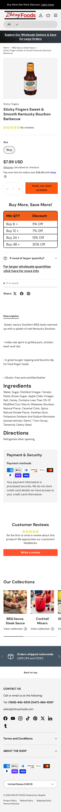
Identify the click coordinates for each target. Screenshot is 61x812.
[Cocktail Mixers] (42, 602)
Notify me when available (42, 188)
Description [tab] (11, 316)
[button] (48, 15)
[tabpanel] (30, 383)
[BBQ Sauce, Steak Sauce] (15, 602)
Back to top (30, 672)
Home (6, 47)
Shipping (8, 167)
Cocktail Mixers (42, 621)
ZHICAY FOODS (18, 795)
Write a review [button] (30, 552)
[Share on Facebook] (21, 293)
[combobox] (30, 24)
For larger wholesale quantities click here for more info (27, 268)
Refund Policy (26, 800)
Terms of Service (11, 803)
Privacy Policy (10, 800)
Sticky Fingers (11, 104)
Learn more (53, 4)
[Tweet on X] (15, 293)
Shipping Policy (44, 800)
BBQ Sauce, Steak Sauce (23, 47)
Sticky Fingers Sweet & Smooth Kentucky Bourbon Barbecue (27, 52)
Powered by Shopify (35, 795)
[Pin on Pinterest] (28, 293)
